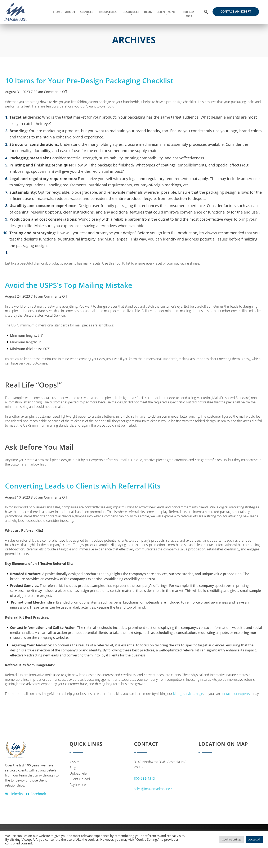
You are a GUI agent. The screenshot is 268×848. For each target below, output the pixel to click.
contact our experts (235, 693)
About (74, 762)
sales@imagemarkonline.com (155, 789)
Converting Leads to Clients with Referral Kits (83, 486)
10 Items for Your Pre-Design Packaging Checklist (89, 80)
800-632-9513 (144, 778)
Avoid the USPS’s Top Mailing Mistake (68, 285)
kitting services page (188, 693)
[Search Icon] (206, 12)
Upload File (78, 773)
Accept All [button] (254, 839)
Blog (73, 767)
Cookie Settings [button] (231, 839)
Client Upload (80, 779)
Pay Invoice (78, 784)
